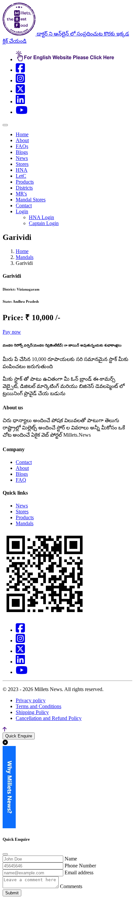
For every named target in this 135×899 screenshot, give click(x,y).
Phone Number (80, 865)
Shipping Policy (32, 712)
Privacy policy (31, 700)
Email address (79, 872)
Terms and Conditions (38, 706)
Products (25, 182)
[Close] (5, 854)
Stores (22, 164)
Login (22, 211)
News (22, 158)
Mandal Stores (31, 199)
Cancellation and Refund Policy (49, 718)
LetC (21, 176)
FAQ (21, 480)
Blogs (22, 152)
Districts (24, 188)
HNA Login (41, 217)
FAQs (22, 146)
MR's (21, 193)
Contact (24, 205)
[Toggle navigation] (5, 125)
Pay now (12, 332)
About (22, 140)
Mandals (24, 257)
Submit (12, 892)
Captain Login (44, 223)
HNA (22, 170)
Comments (71, 886)
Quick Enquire (18, 735)
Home (22, 134)
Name (71, 858)
